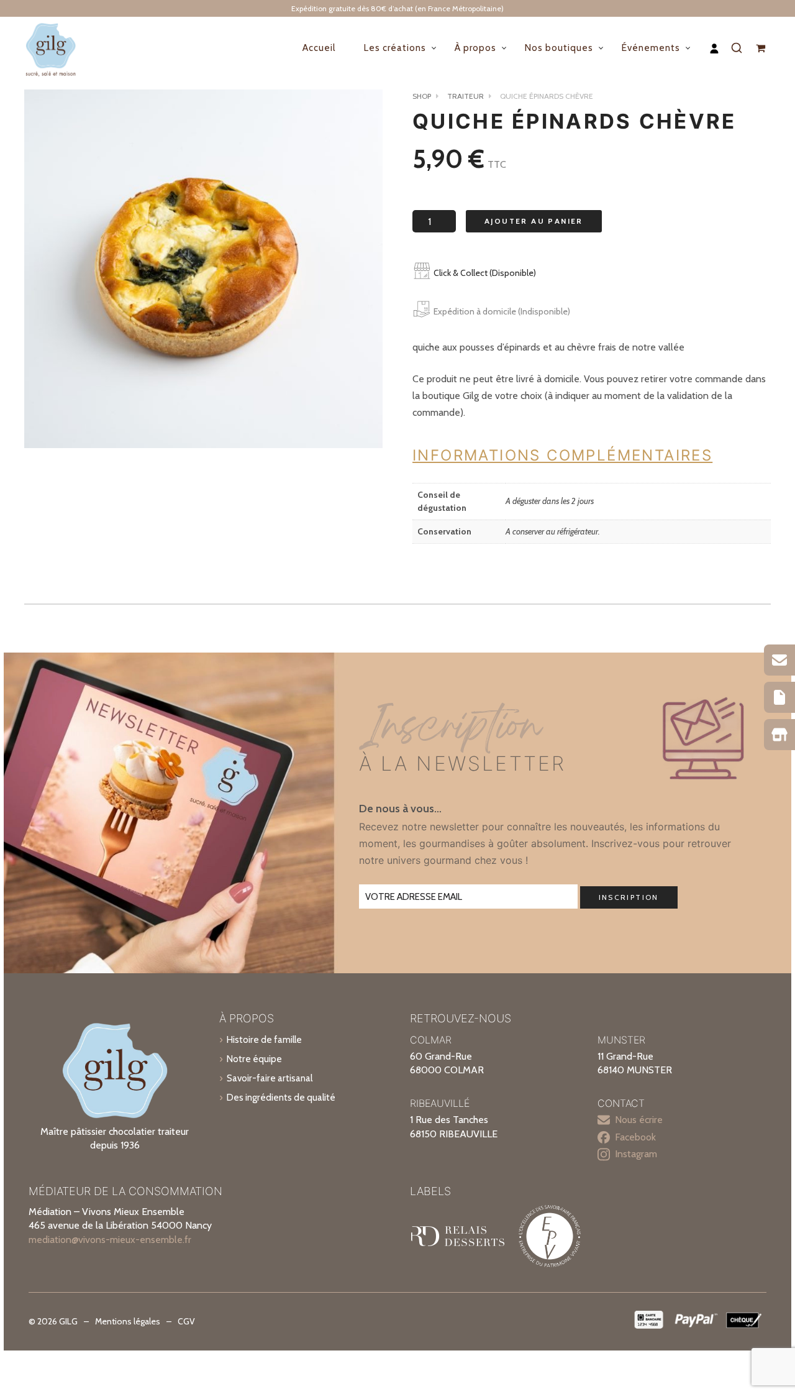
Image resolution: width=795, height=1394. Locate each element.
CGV (186, 1321)
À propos (475, 47)
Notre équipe (254, 1059)
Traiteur (465, 96)
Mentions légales (127, 1321)
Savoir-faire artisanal (269, 1078)
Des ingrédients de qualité (281, 1097)
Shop (421, 96)
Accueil (318, 47)
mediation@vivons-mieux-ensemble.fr (110, 1239)
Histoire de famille (264, 1039)
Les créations (395, 47)
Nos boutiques (559, 47)
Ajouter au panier (533, 221)
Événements (651, 47)
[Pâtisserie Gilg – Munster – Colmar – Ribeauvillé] (61, 48)
